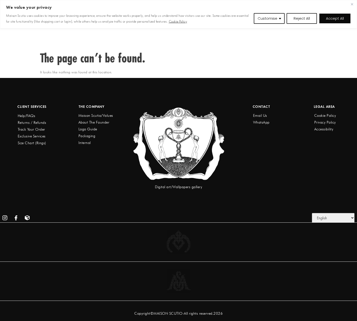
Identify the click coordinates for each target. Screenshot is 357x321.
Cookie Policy (178, 21)
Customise (267, 18)
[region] (178, 14)
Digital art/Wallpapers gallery (178, 187)
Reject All (302, 18)
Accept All (335, 18)
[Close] (352, 4)
